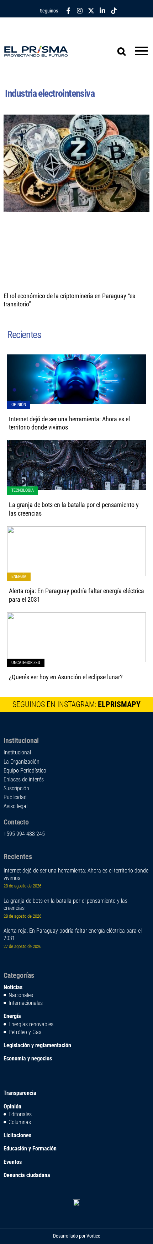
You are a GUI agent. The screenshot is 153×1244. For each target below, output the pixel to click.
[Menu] (141, 51)
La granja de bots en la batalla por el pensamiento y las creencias (65, 904)
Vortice (92, 1236)
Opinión (18, 404)
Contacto (16, 822)
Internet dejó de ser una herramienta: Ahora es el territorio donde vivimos (76, 874)
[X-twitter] (91, 10)
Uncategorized (25, 662)
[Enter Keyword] (117, 47)
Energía (18, 576)
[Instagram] (79, 10)
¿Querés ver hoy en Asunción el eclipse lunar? (66, 677)
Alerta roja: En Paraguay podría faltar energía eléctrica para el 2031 (73, 934)
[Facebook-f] (68, 10)
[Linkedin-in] (102, 10)
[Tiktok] (114, 10)
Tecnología (22, 490)
